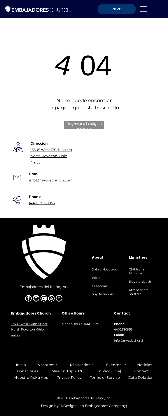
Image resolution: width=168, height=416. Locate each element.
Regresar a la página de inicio (84, 125)
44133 (35, 162)
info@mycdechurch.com (51, 180)
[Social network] (59, 299)
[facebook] (28, 299)
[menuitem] (105, 269)
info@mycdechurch (129, 341)
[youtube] (43, 299)
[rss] (51, 299)
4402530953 (123, 329)
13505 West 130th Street (51, 150)
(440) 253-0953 (42, 203)
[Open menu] (143, 9)
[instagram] (36, 299)
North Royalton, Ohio (48, 156)
